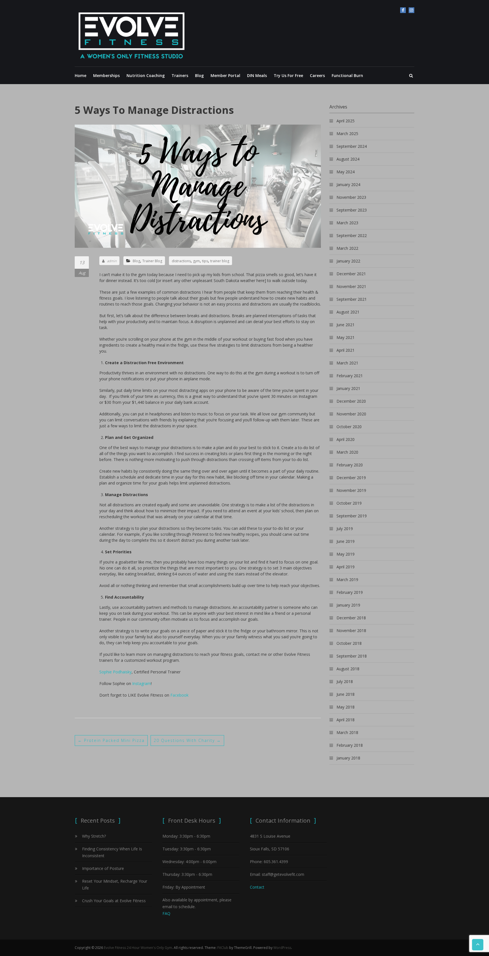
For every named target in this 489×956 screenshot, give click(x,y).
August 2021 (347, 312)
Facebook (179, 695)
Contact (257, 887)
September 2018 (351, 656)
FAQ (166, 913)
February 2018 (349, 745)
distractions (181, 261)
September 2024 (351, 146)
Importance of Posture (103, 868)
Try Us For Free (288, 75)
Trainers (179, 75)
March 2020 (347, 452)
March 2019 (347, 579)
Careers (317, 75)
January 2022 (348, 261)
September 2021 (351, 299)
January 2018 (348, 758)
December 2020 (351, 401)
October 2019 (349, 503)
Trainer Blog (152, 261)
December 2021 (351, 273)
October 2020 (349, 426)
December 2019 (351, 477)
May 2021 (345, 337)
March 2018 (347, 732)
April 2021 (345, 350)
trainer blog (219, 261)
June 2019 (345, 541)
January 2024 (348, 184)
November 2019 (351, 490)
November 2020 (351, 414)
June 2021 (345, 324)
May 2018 (345, 707)
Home (80, 75)
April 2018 (345, 719)
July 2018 (344, 681)
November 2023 (351, 197)
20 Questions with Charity (187, 740)
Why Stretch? (94, 836)
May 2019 (345, 554)
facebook (403, 10)
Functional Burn (347, 75)
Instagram (411, 10)
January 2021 (348, 388)
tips (205, 261)
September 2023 (351, 210)
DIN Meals (257, 75)
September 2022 (351, 235)
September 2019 (351, 515)
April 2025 (345, 120)
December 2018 (351, 617)
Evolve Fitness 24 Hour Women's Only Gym (138, 947)
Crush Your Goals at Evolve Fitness (114, 900)
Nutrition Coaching (145, 75)
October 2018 (349, 643)
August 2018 (347, 668)
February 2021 (349, 375)
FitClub (222, 947)
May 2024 (345, 171)
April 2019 (345, 566)
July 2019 (344, 528)
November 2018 (351, 630)
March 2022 (347, 248)
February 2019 (349, 592)
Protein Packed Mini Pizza (111, 740)
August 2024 (347, 159)
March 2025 (347, 133)
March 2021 (347, 363)
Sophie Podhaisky (115, 672)
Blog (199, 75)
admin (112, 261)
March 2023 (347, 222)
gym (196, 261)
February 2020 (349, 465)
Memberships (106, 75)
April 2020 (345, 439)
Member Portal (225, 75)
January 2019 (348, 605)
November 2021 (351, 286)
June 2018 (345, 694)
